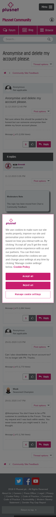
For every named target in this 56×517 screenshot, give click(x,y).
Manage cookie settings (28, 294)
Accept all (28, 276)
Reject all (28, 285)
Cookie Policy (22, 267)
